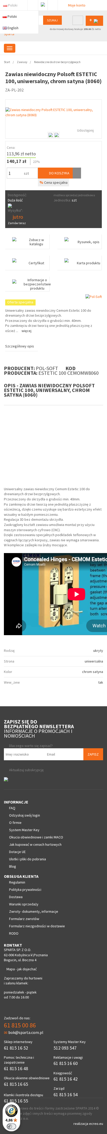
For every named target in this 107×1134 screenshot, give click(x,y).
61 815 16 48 (16, 1068)
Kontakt (53, 4)
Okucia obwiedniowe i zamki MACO (36, 837)
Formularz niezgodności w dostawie (37, 926)
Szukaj (52, 20)
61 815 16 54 (66, 1095)
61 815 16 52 (16, 1048)
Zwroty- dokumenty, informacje (33, 911)
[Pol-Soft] (93, 296)
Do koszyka (58, 173)
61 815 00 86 (20, 1025)
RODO (13, 933)
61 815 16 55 (16, 1101)
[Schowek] (77, 173)
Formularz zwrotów (24, 918)
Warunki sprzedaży (23, 904)
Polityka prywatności (25, 889)
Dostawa (16, 896)
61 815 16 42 (66, 1079)
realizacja (81, 1123)
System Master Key (24, 829)
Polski (12, 5)
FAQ (12, 808)
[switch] (11, 1126)
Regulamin (17, 882)
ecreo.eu (96, 1123)
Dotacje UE (17, 851)
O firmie (15, 822)
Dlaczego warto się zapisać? (31, 745)
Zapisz (93, 754)
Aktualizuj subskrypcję (26, 770)
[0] (94, 25)
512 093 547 (65, 1048)
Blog (12, 866)
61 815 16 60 (66, 1063)
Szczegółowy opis (19, 346)
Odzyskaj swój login (24, 815)
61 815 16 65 (16, 1084)
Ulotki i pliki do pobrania (27, 859)
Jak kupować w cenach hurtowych (35, 844)
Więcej (26, 330)
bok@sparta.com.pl (25, 1032)
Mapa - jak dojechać (21, 969)
